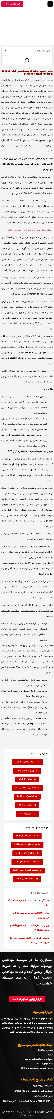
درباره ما (49, 1054)
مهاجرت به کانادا (45, 1050)
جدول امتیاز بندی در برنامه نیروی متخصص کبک (30, 230)
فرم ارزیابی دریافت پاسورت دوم (39, 1059)
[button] (50, 4)
